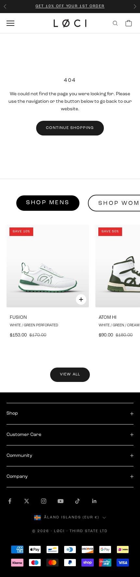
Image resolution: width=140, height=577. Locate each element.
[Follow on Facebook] (10, 501)
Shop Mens (48, 203)
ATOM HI (108, 317)
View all (70, 374)
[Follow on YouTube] (60, 501)
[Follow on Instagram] (43, 501)
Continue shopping (70, 128)
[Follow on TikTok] (77, 501)
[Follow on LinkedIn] (94, 501)
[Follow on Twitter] (26, 501)
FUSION (18, 317)
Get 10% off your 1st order (70, 6)
